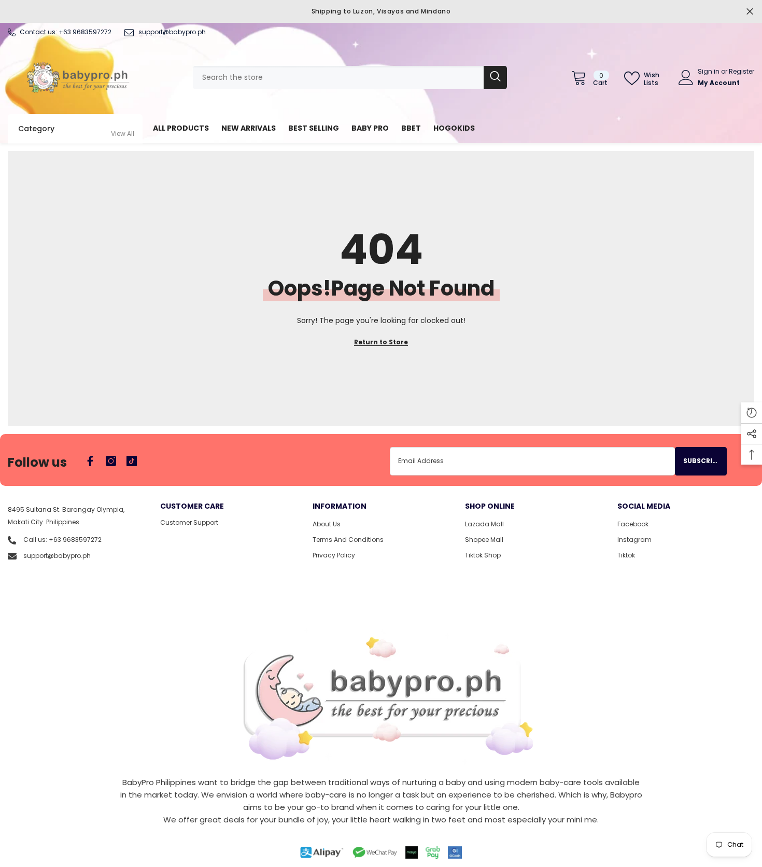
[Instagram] (111, 461)
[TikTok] (131, 461)
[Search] (350, 77)
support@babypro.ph (172, 31)
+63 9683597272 (85, 31)
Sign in (709, 71)
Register (741, 71)
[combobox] (338, 77)
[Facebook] (90, 461)
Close (749, 11)
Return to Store (381, 342)
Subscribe (702, 460)
